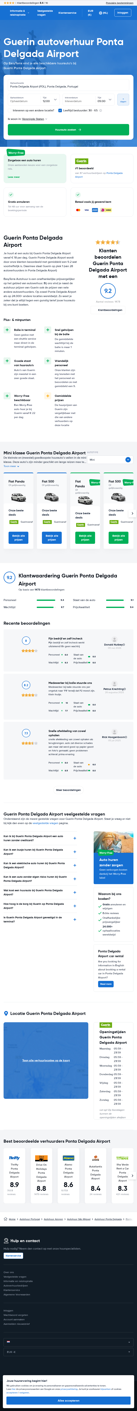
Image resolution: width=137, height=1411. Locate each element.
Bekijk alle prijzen (18, 538)
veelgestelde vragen (45, 823)
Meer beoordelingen (68, 790)
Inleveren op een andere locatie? (33, 110)
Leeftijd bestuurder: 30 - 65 (80, 110)
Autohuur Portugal (30, 1219)
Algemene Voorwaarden (17, 1294)
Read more (105, 984)
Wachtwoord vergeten (16, 1315)
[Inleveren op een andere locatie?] (9, 110)
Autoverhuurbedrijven (16, 1285)
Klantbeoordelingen (110, 310)
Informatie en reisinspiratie (18, 1281)
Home (12, 1219)
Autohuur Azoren (53, 1219)
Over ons (9, 1272)
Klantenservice (67, 13)
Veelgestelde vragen (45, 13)
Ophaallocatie (17, 83)
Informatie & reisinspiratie (18, 13)
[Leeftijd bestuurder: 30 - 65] (60, 110)
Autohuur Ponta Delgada (108, 1219)
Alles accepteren (68, 1401)
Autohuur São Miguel (78, 1219)
